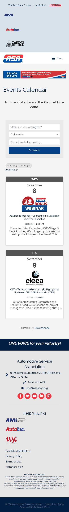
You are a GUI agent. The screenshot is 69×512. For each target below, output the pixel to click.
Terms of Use (13, 461)
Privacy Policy (14, 456)
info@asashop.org (37, 388)
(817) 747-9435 (37, 382)
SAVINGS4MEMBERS (18, 451)
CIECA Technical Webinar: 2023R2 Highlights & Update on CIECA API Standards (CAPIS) (34, 291)
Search (36, 150)
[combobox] (34, 134)
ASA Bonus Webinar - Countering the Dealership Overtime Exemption (34, 217)
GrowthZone (42, 327)
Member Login (14, 466)
